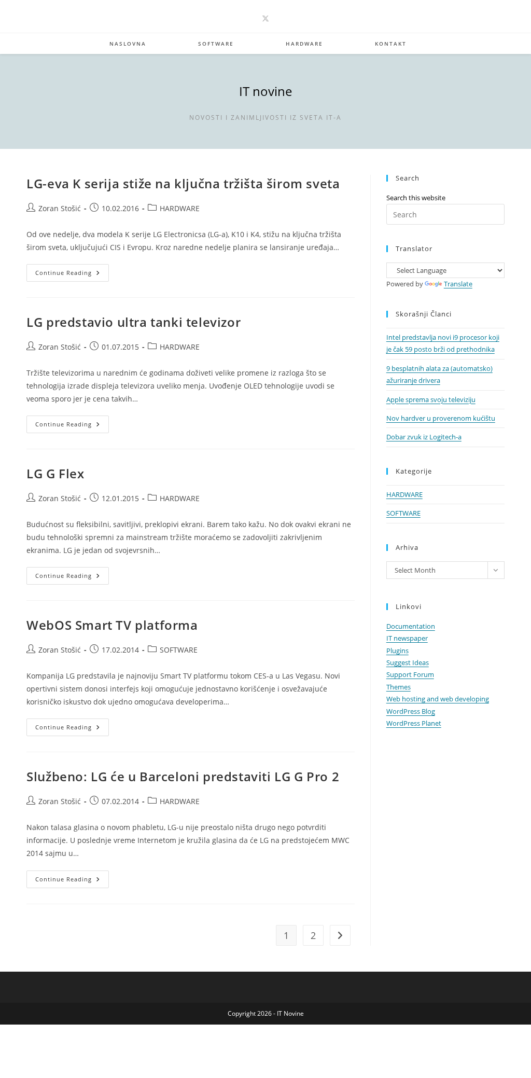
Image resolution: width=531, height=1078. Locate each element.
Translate (458, 283)
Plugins (397, 650)
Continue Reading (72, 275)
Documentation (410, 626)
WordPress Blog (410, 711)
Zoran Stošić (59, 208)
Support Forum (410, 674)
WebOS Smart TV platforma (112, 624)
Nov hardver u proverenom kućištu (440, 418)
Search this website (415, 197)
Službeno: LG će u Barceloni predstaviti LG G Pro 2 (182, 776)
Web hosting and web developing (437, 698)
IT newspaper (407, 638)
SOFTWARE (179, 650)
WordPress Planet (413, 723)
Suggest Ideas (407, 662)
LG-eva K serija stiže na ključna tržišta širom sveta (183, 183)
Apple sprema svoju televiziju (431, 399)
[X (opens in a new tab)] (265, 18)
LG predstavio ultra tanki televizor (133, 321)
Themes (398, 687)
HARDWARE (180, 208)
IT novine (265, 91)
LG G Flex (55, 473)
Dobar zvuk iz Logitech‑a (424, 436)
